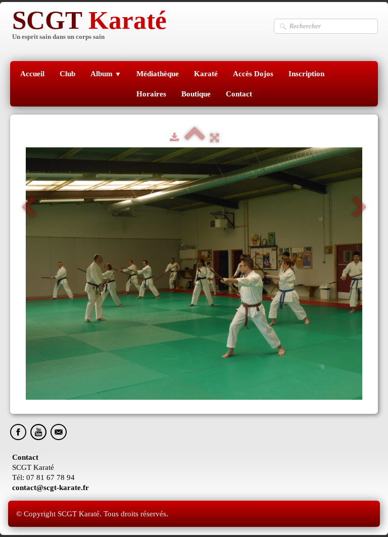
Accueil (32, 74)
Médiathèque (157, 74)
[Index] (194, 138)
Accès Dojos (253, 74)
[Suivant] (360, 207)
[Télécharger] (174, 138)
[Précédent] (28, 207)
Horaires (151, 94)
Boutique (196, 94)
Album (105, 74)
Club (67, 74)
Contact (239, 94)
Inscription (306, 74)
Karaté (206, 74)
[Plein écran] (214, 138)
